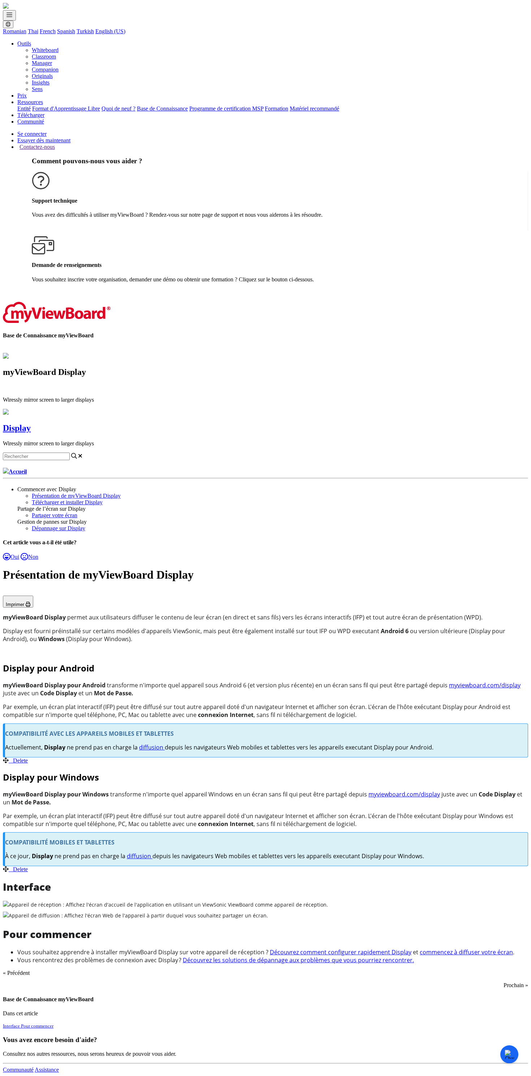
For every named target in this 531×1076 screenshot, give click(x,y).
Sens (37, 89)
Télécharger (30, 115)
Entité (24, 108)
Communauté (18, 1070)
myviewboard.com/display (485, 685)
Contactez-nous (37, 147)
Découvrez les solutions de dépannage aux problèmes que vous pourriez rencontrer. (298, 960)
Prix (22, 95)
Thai (33, 31)
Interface (12, 1026)
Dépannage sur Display (58, 528)
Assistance (47, 1070)
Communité (30, 121)
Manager (42, 63)
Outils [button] (24, 43)
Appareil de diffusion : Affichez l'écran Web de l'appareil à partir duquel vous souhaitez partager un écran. (138, 915)
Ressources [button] (30, 102)
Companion (45, 69)
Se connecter (32, 134)
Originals (42, 76)
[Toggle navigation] (9, 15)
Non (33, 557)
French (48, 31)
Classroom (44, 56)
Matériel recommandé (314, 108)
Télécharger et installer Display (67, 502)
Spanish (66, 31)
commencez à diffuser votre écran (466, 952)
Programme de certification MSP (226, 108)
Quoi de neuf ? (118, 108)
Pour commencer (37, 1026)
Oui (14, 557)
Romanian (14, 31)
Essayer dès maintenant (43, 140)
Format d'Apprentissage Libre (66, 108)
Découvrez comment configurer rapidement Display (340, 952)
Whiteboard (45, 50)
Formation (276, 108)
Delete (20, 760)
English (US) (110, 31)
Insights (40, 82)
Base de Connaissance (162, 108)
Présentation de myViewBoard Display (76, 496)
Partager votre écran (54, 515)
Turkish (85, 31)
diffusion (152, 747)
